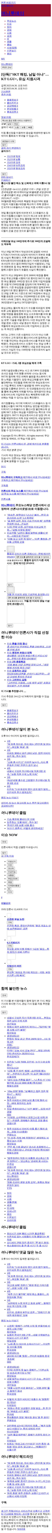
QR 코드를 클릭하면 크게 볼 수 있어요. (33, 557)
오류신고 (37, 1511)
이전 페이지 (7, 5)
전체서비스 (14, 1511)
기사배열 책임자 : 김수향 (16, 1514)
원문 (5, 91)
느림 (17, 127)
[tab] (11, 21)
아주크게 (20, 165)
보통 (23, 127)
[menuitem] (29, 100)
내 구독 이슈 (7, 856)
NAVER (21, 1529)
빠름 (30, 127)
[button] (12, 100)
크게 (18, 162)
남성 (9, 124)
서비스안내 (26, 1511)
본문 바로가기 (8, 2)
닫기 (3, 466)
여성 (16, 124)
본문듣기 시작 (8, 141)
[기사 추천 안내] (25, 691)
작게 (18, 156)
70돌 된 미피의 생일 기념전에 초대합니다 (28, 594)
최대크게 (20, 168)
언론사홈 (5, 499)
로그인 (4, 1511)
